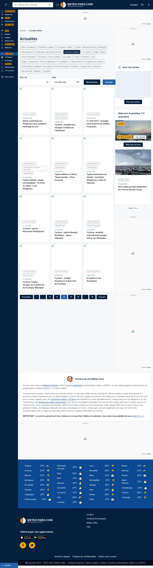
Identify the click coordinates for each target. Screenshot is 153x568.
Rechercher (92, 82)
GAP (59, 478)
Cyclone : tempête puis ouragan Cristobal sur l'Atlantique (65, 127)
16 (78, 297)
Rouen (125, 475)
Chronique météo (64, 47)
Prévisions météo (46, 47)
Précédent (26, 297)
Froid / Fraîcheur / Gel (84, 57)
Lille (58, 497)
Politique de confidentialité (84, 556)
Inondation (63, 61)
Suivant (102, 297)
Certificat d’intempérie (96, 518)
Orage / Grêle (99, 52)
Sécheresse (76, 61)
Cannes (28, 489)
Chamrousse (30, 499)
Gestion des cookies (107, 556)
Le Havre (61, 492)
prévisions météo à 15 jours (63, 399)
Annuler (109, 82)
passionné (77, 385)
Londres (60, 502)
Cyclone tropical (71, 52)
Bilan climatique (28, 47)
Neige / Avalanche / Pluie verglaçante (38, 61)
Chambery (29, 494)
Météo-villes (91, 523)
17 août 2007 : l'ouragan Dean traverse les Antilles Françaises (98, 124)
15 (71, 297)
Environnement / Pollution (67, 66)
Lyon (91, 466)
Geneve (60, 483)
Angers (28, 466)
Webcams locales (133, 145)
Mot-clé (23, 77)
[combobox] (32, 4)
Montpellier (94, 480)
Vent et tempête (28, 57)
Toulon (125, 492)
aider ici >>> (138, 416)
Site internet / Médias (30, 71)
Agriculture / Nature (91, 66)
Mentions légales (62, 556)
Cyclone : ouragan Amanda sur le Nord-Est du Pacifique (65, 281)
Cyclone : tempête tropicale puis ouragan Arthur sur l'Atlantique (97, 235)
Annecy (28, 470)
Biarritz (28, 475)
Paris (91, 499)
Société (46, 71)
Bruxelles (29, 485)
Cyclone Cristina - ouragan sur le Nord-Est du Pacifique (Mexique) (33, 285)
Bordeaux (29, 480)
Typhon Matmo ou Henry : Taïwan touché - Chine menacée (66, 177)
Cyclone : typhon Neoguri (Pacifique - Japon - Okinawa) (66, 235)
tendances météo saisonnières (52, 402)
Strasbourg (127, 488)
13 (57, 297)
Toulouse (126, 497)
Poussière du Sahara (93, 61)
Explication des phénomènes (49, 52)
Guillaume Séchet (50, 385)
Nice (91, 489)
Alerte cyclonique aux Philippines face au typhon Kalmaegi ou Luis (34, 124)
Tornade (86, 52)
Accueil (23, 31)
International (27, 52)
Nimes (92, 494)
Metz (91, 475)
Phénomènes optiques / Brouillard (36, 66)
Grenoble (61, 488)
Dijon (59, 473)
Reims (124, 466)
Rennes (125, 470)
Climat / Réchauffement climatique (90, 47)
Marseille (93, 470)
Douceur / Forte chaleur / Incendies (54, 57)
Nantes (92, 485)
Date (54, 77)
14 (64, 297)
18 (92, 297)
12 (50, 297)
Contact (134, 5)
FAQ (88, 527)
